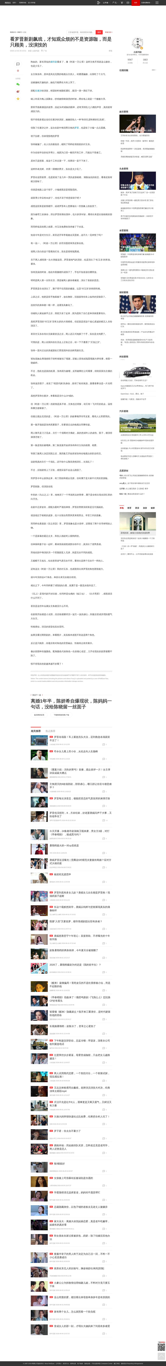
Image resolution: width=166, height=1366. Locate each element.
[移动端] (99, 2)
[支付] (122, 2)
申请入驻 (108, 32)
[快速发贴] (18, 64)
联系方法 (66, 1363)
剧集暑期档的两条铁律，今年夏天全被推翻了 (74, 950)
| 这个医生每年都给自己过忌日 (134, 483)
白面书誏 (35, 51)
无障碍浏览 (22, 3)
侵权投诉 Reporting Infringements (132, 1363)
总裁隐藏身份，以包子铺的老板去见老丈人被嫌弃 (81, 1207)
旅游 (145, 508)
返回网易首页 (39, 715)
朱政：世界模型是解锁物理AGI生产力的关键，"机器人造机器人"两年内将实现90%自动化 (137, 342)
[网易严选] (115, 2)
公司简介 (59, 1363)
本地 (122, 508)
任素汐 (38, 90)
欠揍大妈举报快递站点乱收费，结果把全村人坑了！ (82, 1116)
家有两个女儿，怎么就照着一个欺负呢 (74, 1311)
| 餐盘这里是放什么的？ (132, 494)
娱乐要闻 (123, 111)
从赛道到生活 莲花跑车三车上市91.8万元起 (137, 435)
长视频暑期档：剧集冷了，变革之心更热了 (73, 1026)
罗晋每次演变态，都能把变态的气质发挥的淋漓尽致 (82, 798)
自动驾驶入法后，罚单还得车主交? (134, 380)
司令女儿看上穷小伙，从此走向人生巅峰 (76, 751)
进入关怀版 (31, 3)
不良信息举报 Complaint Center (102, 1363)
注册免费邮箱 (145, 3)
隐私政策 (87, 1363)
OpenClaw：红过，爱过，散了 (132, 394)
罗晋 (76, 128)
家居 (137, 508)
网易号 (19, 32)
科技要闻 (123, 356)
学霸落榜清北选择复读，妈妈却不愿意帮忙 (77, 1192)
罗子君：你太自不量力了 (67, 1131)
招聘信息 (73, 1363)
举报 (110, 51)
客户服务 (80, 1363)
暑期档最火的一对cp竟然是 (64, 845)
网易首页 (8, 3)
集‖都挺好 (59, 1163)
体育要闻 (123, 230)
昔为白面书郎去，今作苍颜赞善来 (138, 55)
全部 (153, 70)
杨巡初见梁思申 (62, 874)
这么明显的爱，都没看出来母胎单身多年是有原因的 (82, 1297)
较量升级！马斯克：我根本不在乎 (133, 399)
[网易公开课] (106, 2)
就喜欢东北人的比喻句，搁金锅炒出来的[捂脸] (79, 1268)
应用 (14, 3)
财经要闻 (123, 292)
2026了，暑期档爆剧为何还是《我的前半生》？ (75, 964)
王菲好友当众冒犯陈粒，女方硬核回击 (135, 135)
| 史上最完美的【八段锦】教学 (133, 489)
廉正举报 (117, 1363)
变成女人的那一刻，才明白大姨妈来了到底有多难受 (82, 1326)
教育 (129, 508)
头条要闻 (123, 168)
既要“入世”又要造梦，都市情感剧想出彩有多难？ (76, 921)
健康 (153, 508)
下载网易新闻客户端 (61, 715)
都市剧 (54, 62)
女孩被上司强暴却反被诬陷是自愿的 (73, 1178)
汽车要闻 (123, 411)
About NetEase (49, 1363)
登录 (135, 3)
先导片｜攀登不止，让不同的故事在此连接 (137, 554)
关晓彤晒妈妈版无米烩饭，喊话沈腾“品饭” (137, 157)
